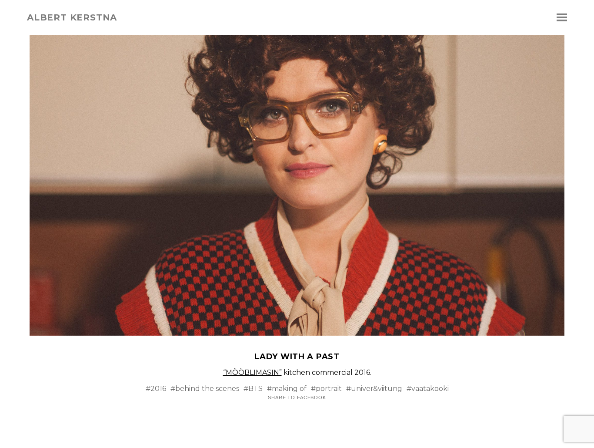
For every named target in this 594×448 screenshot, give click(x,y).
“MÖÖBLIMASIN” (252, 372)
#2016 (156, 388)
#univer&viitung (374, 388)
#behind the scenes (204, 388)
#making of (287, 388)
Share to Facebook (297, 397)
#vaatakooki (428, 388)
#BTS (253, 388)
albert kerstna (72, 17)
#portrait (326, 388)
